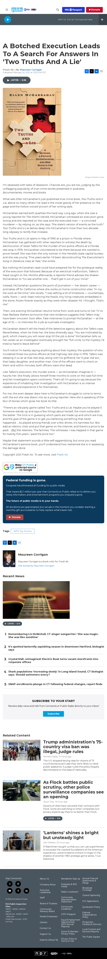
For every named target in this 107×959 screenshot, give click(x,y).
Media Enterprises (48, 916)
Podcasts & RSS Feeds (69, 885)
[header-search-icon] (57, 10)
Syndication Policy (91, 907)
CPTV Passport (68, 914)
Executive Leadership (45, 891)
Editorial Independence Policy (89, 915)
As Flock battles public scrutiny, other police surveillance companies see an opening (73, 789)
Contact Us (45, 928)
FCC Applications (90, 901)
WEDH (8, 909)
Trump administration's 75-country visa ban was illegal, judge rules (73, 746)
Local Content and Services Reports (91, 930)
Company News (47, 885)
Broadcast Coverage (87, 889)
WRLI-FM (10, 916)
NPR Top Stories (23, 531)
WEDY (8, 911)
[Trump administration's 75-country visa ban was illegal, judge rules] (21, 750)
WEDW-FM (10, 914)
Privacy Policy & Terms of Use (69, 940)
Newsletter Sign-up (70, 879)
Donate (95, 10)
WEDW (22, 909)
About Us (44, 879)
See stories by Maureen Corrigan (36, 565)
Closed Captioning (91, 895)
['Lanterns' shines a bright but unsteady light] (21, 840)
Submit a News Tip (49, 940)
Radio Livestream (69, 892)
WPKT (25, 914)
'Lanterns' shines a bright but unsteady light (71, 835)
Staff (42, 898)
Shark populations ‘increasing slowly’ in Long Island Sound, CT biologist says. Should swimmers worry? (55, 673)
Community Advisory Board (47, 910)
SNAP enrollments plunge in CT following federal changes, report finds (55, 684)
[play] (7, 19)
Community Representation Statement (68, 899)
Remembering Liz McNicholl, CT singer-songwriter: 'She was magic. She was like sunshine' (53, 636)
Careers (43, 922)
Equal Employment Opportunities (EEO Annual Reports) (70, 923)
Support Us (45, 934)
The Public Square (91, 937)
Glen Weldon (49, 842)
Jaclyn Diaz (48, 801)
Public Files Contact (13, 919)
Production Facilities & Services (91, 923)
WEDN (15, 909)
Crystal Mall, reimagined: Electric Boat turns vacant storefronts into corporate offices (53, 661)
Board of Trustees (48, 904)
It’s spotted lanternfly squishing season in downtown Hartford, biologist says (56, 648)
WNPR (19, 914)
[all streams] (103, 19)
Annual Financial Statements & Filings (90, 880)
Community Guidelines (67, 908)
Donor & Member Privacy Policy (69, 933)
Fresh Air (62, 454)
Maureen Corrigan (31, 69)
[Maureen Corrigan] (9, 558)
